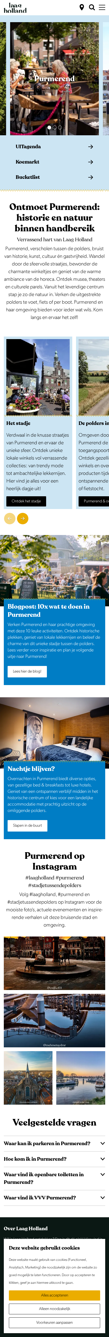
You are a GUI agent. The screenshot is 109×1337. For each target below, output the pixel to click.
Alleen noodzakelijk (54, 1308)
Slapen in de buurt (27, 825)
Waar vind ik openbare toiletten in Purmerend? (44, 1178)
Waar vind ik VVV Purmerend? (40, 1197)
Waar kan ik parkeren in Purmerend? (47, 1143)
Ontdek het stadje (26, 501)
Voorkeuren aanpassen (54, 1322)
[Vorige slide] (9, 518)
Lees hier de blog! (27, 671)
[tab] (49, 127)
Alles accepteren (54, 1295)
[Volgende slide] (22, 518)
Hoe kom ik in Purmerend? (35, 1159)
